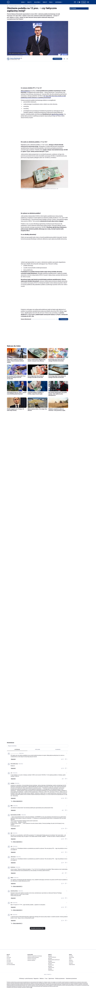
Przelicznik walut (10, 963)
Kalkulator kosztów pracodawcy (33, 957)
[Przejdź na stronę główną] (8, 3)
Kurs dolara (9, 961)
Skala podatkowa (25, 90)
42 (63, 907)
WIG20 (70, 958)
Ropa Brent (71, 963)
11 (63, 759)
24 (63, 838)
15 (63, 883)
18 (63, 768)
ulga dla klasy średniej (57, 114)
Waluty (29, 2)
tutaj (31, 987)
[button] (78, 2)
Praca (50, 2)
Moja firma (37, 2)
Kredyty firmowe (51, 967)
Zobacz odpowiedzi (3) (17, 801)
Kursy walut (9, 957)
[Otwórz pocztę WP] (75, 2)
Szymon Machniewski (15, 58)
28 (63, 798)
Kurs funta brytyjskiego (11, 964)
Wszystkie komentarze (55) (37, 928)
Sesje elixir (71, 960)
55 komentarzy (58, 58)
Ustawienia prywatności (71, 978)
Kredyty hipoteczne (51, 962)
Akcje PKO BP (71, 957)
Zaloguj (83, 2)
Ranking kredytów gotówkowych (54, 959)
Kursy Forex (71, 961)
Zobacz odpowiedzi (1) (17, 841)
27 (63, 862)
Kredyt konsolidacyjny (52, 957)
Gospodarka (58, 2)
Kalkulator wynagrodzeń (31, 958)
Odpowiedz (13, 759)
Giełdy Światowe (72, 964)
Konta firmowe (50, 970)
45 (63, 828)
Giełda (22, 2)
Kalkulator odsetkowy (31, 960)
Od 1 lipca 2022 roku (48, 95)
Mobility (45, 2)
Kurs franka (9, 960)
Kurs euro (8, 958)
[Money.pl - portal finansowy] (16, 2)
